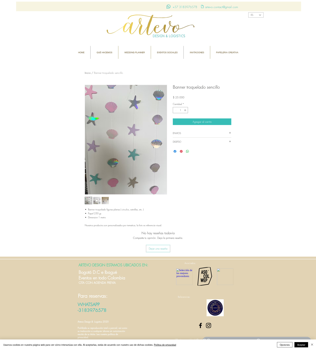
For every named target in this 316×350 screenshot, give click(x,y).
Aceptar (301, 344)
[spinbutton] (180, 110)
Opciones (285, 344)
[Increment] (185, 110)
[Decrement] (175, 110)
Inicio (88, 73)
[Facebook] (200, 325)
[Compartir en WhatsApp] (187, 151)
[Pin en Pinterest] (181, 151)
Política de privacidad (165, 344)
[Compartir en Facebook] (175, 151)
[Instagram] (208, 325)
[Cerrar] (312, 344)
